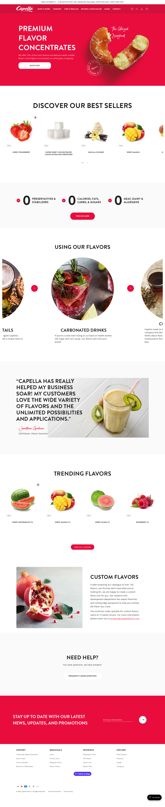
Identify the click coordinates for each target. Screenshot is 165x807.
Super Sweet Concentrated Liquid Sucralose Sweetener (59, 153)
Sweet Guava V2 (102, 522)
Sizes (52, 754)
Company (120, 766)
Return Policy (55, 766)
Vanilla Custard (96, 152)
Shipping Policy (56, 762)
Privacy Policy (68, 791)
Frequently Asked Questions (27, 754)
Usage (119, 762)
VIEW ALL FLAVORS (82, 547)
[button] (136, 9)
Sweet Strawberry (21, 152)
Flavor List (87, 762)
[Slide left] (77, 162)
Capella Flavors (27, 791)
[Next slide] (130, 288)
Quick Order (21, 758)
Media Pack (87, 766)
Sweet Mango (133, 152)
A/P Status (87, 758)
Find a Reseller (22, 762)
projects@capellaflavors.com (125, 618)
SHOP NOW (35, 65)
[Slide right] (87, 162)
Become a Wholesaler (24, 766)
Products (120, 758)
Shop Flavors (122, 754)
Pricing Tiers (54, 758)
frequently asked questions (82, 676)
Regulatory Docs (89, 754)
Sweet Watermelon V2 (22, 522)
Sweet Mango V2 (62, 522)
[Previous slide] (34, 288)
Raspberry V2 (142, 522)
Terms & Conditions (54, 791)
